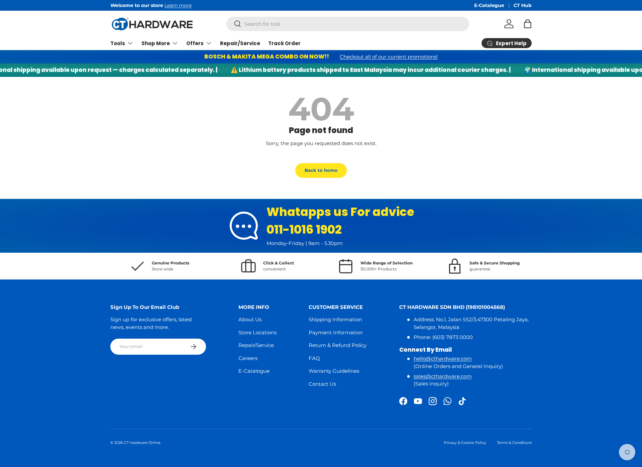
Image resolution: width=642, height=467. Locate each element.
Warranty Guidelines (334, 371)
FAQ (314, 358)
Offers (195, 43)
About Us (249, 319)
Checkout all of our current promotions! (389, 56)
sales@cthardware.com (443, 376)
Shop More (155, 43)
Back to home (321, 170)
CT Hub (523, 5)
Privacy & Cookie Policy (465, 442)
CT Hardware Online (142, 442)
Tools (117, 43)
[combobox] (347, 24)
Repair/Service (240, 43)
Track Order (284, 43)
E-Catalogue (489, 5)
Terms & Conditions (514, 442)
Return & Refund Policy (337, 345)
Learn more (178, 5)
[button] (527, 23)
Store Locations (257, 332)
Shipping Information (335, 319)
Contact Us (322, 384)
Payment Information (336, 332)
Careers (247, 358)
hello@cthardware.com (443, 358)
